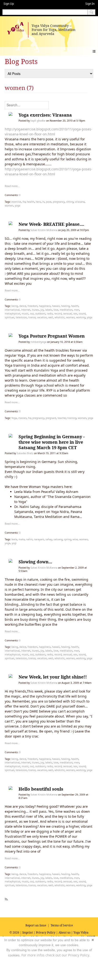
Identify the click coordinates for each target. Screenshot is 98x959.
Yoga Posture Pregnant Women (52, 336)
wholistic (59, 317)
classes (22, 418)
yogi (14, 543)
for (24, 201)
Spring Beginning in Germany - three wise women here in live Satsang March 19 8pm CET (52, 442)
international (12, 309)
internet (25, 309)
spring (67, 539)
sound (82, 313)
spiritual (9, 317)
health (30, 201)
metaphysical (12, 313)
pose (48, 201)
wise (75, 539)
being (14, 306)
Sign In (89, 4)
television (21, 317)
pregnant (51, 418)
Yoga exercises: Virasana (45, 115)
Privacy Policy (45, 932)
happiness (45, 306)
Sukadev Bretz (25, 453)
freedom (33, 306)
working (80, 317)
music (25, 313)
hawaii (56, 306)
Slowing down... (35, 562)
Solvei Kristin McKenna (43, 230)
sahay (48, 539)
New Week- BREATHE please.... (51, 224)
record (58, 313)
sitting (70, 201)
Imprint (27, 932)
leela (14, 539)
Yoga (14, 418)
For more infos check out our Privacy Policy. (55, 955)
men (76, 309)
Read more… (12, 186)
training (71, 418)
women (9, 205)
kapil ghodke (37, 120)
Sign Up (9, 4)
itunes (35, 309)
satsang (58, 539)
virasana (80, 201)
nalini (29, 539)
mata (22, 539)
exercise (16, 201)
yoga (17, 205)
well (50, 317)
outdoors (40, 313)
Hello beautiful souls (41, 789)
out (32, 313)
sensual (67, 313)
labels (48, 309)
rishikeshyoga (38, 342)
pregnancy (59, 201)
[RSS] (6, 898)
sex (75, 313)
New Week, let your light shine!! (53, 677)
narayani (39, 539)
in (43, 201)
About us (64, 932)
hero (38, 201)
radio (50, 313)
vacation (42, 317)
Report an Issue (35, 925)
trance (32, 317)
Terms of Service (62, 925)
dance (22, 306)
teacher (62, 418)
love (56, 309)
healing (65, 306)
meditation (66, 309)
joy (42, 309)
